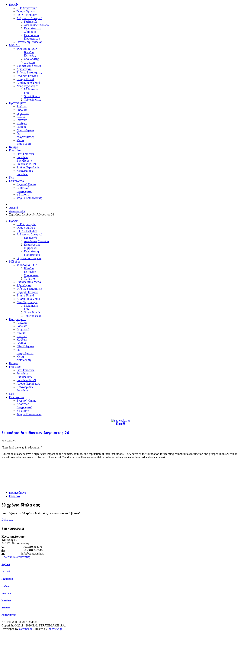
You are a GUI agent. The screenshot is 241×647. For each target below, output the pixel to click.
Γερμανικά (7, 578)
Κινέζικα (6, 600)
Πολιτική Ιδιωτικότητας (16, 556)
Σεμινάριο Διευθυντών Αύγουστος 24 (35, 432)
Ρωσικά (6, 607)
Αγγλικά (6, 564)
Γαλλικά (6, 571)
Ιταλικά (5, 585)
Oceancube (25, 628)
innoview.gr (55, 628)
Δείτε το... (8, 519)
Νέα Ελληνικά (9, 614)
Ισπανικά (6, 593)
